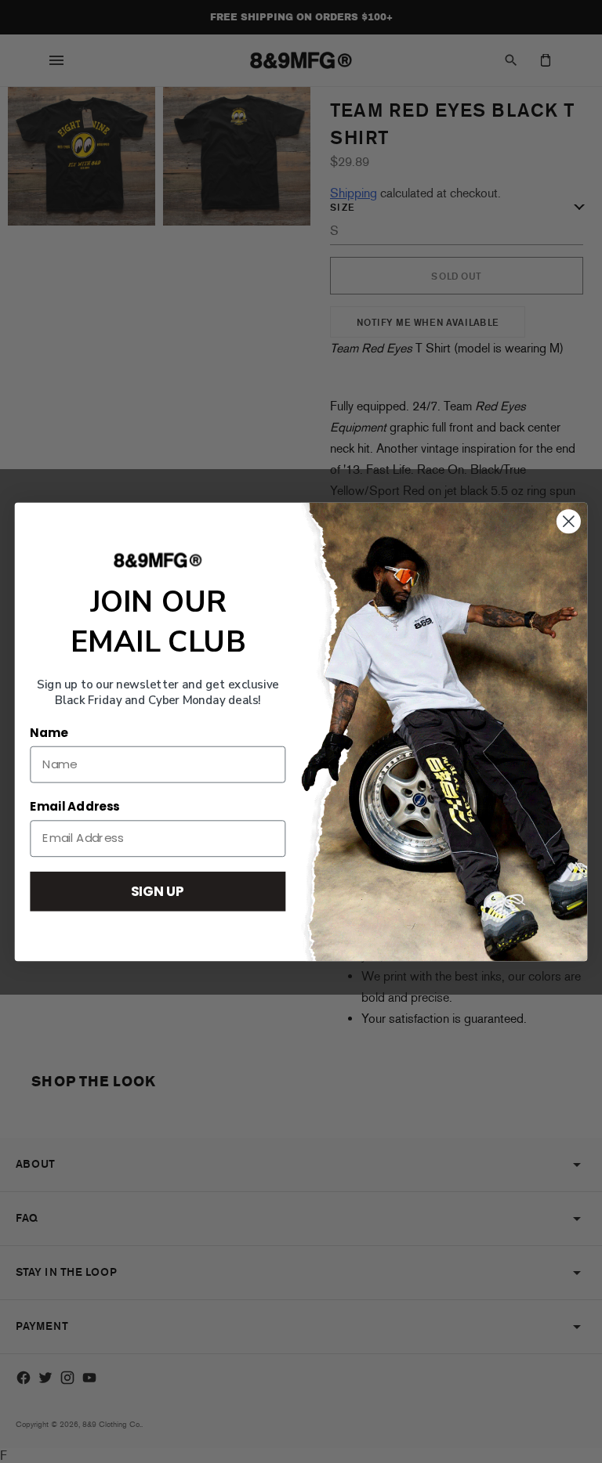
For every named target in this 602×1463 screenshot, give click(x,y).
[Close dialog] (569, 521)
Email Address (74, 806)
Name (48, 732)
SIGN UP (157, 890)
